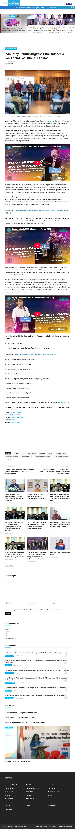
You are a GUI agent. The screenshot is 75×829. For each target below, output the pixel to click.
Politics (28, 795)
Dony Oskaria (32, 453)
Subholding (9, 460)
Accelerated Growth (11, 785)
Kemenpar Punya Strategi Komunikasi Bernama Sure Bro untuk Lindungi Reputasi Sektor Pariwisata (35, 8)
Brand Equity (8, 690)
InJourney (48, 121)
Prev (7, 565)
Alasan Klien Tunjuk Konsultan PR (17, 761)
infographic (9, 727)
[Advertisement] (37, 437)
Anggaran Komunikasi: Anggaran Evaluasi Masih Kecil (25, 722)
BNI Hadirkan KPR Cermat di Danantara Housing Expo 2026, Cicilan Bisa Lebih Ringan (33, 653)
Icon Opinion (9, 798)
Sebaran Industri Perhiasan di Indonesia (20, 717)
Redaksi (10, 63)
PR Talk (49, 795)
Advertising (51, 805)
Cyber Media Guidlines (41, 826)
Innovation (8, 665)
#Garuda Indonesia (10, 638)
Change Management (10, 48)
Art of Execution (9, 655)
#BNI (6, 636)
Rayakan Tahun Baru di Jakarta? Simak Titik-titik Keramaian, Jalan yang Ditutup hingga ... (19, 471)
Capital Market (9, 788)
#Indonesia (8, 631)
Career (28, 805)
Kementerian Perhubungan (42, 456)
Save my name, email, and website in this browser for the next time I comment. (31, 610)
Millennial (8, 795)
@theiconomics (15, 415)
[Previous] (6, 766)
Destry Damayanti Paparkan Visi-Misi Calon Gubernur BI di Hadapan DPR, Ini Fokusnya (15, 555)
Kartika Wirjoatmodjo (12, 456)
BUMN (23, 453)
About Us (7, 805)
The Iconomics (16, 422)
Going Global (51, 788)
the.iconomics (17, 412)
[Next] (9, 766)
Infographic (30, 798)
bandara (16, 453)
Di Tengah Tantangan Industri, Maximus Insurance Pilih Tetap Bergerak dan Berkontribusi (35, 695)
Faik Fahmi (42, 453)
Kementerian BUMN (26, 456)
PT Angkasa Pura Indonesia (60, 456)
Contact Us (8, 809)
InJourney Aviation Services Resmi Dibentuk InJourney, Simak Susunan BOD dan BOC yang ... (55, 471)
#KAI (6, 634)
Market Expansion (9, 682)
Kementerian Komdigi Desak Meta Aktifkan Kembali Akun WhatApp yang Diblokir (60, 525)
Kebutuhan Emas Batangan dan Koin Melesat (21, 713)
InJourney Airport (60, 453)
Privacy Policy (52, 826)
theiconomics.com (63, 402)
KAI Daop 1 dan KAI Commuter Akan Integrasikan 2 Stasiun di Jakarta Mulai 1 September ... (36, 688)
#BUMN (7, 629)
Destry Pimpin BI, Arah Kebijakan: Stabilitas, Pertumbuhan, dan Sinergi (36, 496)
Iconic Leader (9, 792)
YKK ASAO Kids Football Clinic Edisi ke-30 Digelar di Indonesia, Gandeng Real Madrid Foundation (37, 670)
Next (11, 565)
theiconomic (10, 420)
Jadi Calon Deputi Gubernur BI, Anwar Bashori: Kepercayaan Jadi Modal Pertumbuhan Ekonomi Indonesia (14, 527)
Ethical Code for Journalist (65, 826)
